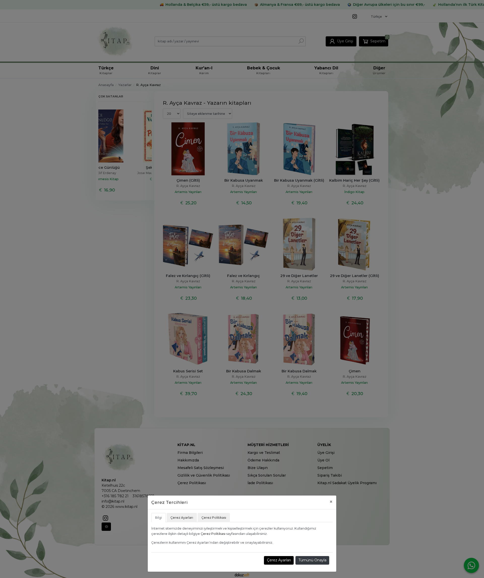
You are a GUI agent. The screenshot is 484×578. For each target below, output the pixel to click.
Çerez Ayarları (279, 560)
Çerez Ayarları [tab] (181, 517)
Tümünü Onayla (312, 560)
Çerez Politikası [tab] (213, 517)
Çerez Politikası (213, 534)
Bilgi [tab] (158, 517)
